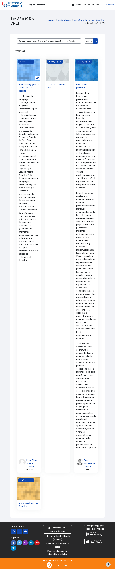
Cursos (51, 20)
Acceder (110, 5)
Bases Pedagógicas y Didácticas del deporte (29, 87)
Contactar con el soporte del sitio (58, 529)
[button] (87, 5)
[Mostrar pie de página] (108, 564)
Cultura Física (64, 20)
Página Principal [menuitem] (37, 5)
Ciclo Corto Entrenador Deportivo (89, 20)
